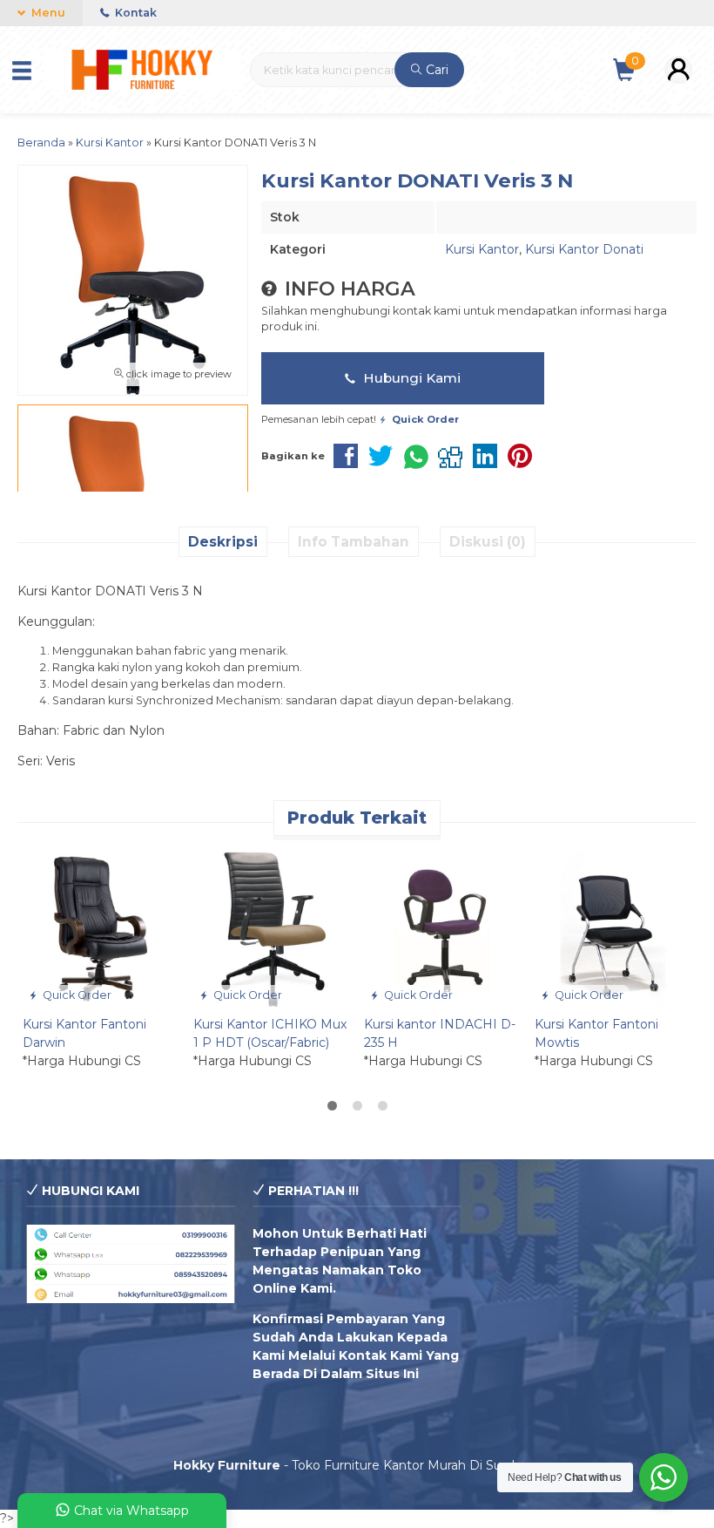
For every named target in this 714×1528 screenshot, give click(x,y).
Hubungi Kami (410, 378)
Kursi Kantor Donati (584, 249)
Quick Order (75, 995)
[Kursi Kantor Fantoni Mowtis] (613, 927)
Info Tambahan (353, 541)
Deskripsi (223, 541)
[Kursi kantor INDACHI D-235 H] (442, 927)
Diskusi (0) (487, 541)
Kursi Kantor (482, 249)
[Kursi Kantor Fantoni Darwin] (101, 927)
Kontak (134, 12)
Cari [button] (435, 70)
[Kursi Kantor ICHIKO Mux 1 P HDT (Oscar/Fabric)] (271, 927)
